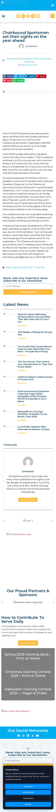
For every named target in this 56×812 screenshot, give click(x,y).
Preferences (28, 798)
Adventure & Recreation (19, 59)
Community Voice (42, 59)
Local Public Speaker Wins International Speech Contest (33, 428)
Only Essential (28, 792)
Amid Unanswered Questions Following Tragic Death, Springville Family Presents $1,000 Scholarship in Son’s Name (33, 396)
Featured (29, 62)
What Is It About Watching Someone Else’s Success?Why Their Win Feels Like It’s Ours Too (34, 318)
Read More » (22, 326)
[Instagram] (23, 16)
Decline (28, 804)
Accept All (28, 786)
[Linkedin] (28, 16)
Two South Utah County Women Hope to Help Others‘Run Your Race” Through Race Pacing (35, 349)
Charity (14, 267)
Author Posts (28, 499)
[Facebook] (18, 16)
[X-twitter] (33, 16)
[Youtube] (38, 16)
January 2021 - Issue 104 (31, 267)
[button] (52, 5)
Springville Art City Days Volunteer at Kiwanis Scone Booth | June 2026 (32, 414)
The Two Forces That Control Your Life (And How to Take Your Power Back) (35, 364)
